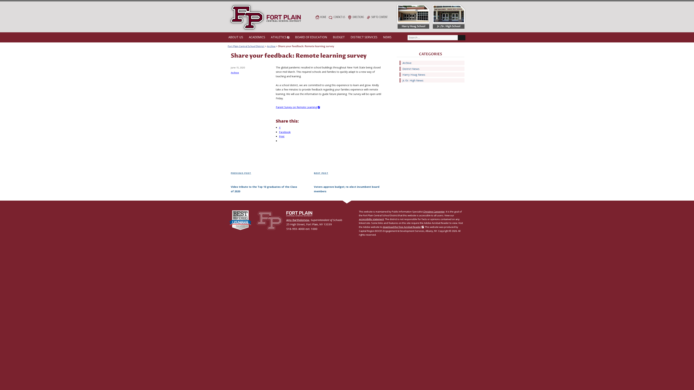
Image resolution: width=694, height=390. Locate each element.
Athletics (278, 37)
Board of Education (311, 37)
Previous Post (241, 173)
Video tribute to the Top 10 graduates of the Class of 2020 (264, 189)
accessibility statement (371, 219)
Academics (257, 37)
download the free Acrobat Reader (402, 227)
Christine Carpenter (434, 211)
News (387, 37)
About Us (235, 37)
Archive (235, 72)
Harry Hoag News (413, 74)
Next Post (321, 173)
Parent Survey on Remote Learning (296, 107)
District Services (364, 37)
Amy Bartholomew (297, 220)
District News (410, 69)
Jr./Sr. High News (412, 80)
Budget (339, 37)
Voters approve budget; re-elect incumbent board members (346, 189)
